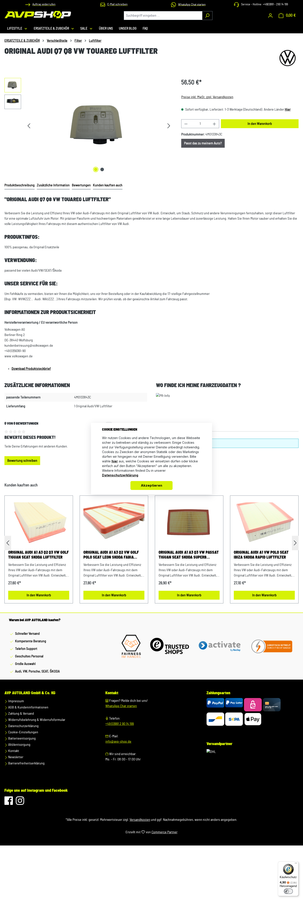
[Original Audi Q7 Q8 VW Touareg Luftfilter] (98, 125)
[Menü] (296, 864)
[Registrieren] (270, 15)
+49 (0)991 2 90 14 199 (119, 724)
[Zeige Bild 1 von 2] (95, 169)
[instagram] (20, 803)
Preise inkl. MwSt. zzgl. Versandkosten (207, 97)
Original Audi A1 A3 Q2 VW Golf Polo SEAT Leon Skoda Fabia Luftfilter (111, 555)
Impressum (16, 701)
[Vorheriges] (29, 126)
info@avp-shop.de (118, 741)
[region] (88, 125)
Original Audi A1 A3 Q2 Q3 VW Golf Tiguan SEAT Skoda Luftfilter (38, 555)
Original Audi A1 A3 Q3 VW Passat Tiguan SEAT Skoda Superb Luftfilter (189, 555)
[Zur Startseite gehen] (37, 14)
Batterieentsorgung (22, 738)
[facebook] (9, 803)
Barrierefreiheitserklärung (26, 763)
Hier (288, 109)
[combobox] (163, 15)
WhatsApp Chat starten (121, 706)
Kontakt (13, 751)
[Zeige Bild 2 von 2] (102, 169)
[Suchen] (207, 15)
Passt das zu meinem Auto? (203, 143)
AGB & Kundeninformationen (28, 707)
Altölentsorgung (19, 744)
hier (115, 461)
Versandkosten (140, 820)
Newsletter (15, 757)
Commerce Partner (164, 832)
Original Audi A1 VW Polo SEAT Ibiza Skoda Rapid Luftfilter (261, 555)
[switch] (288, 891)
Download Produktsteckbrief (31, 368)
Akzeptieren (151, 485)
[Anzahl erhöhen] (214, 123)
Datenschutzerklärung (23, 726)
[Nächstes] (168, 126)
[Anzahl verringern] (186, 123)
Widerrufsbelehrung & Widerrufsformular (36, 720)
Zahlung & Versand (21, 713)
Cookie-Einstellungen (23, 732)
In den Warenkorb (260, 123)
